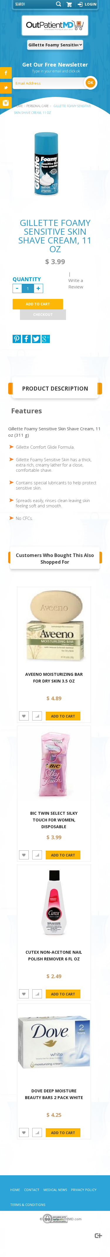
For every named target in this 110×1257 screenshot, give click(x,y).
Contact (31, 1190)
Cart (69, 6)
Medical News (55, 1190)
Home (15, 1190)
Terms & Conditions (27, 1204)
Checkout (43, 314)
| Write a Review (75, 280)
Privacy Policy (84, 1190)
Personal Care (37, 106)
